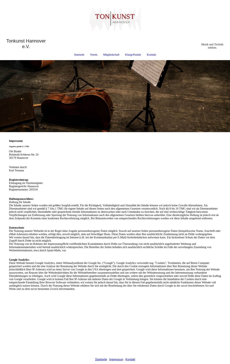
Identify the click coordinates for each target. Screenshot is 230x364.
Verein (93, 54)
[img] (115, 19)
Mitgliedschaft (111, 54)
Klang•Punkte (133, 54)
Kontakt (151, 54)
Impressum (116, 359)
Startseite (79, 54)
